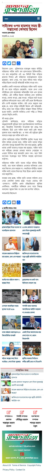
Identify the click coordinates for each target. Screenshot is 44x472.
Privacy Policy (9, 470)
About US (7, 465)
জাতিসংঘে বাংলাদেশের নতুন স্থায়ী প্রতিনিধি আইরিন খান (31, 256)
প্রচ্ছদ (6, 19)
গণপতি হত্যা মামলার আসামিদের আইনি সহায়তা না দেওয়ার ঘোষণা (31, 309)
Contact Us (20, 470)
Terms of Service (19, 465)
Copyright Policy (34, 465)
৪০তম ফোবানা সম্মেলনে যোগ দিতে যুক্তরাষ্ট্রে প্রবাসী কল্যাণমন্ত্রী (31, 230)
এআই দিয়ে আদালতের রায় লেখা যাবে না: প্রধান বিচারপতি (31, 335)
